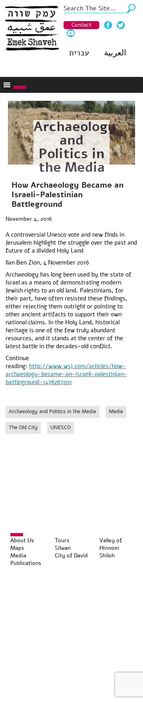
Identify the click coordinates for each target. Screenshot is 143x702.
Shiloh (107, 555)
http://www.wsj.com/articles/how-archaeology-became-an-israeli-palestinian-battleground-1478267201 (66, 374)
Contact (81, 25)
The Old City (23, 427)
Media (116, 411)
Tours (62, 540)
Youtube (71, 33)
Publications (25, 563)
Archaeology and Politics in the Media (74, 147)
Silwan (63, 548)
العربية (115, 52)
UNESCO (60, 427)
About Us (22, 540)
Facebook (108, 25)
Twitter (121, 25)
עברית (79, 52)
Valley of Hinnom (110, 544)
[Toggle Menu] (20, 87)
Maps (17, 548)
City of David (71, 555)
